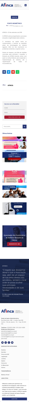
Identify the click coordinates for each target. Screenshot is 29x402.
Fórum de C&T (5, 354)
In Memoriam (5, 365)
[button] (26, 5)
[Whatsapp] (9, 342)
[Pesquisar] (25, 126)
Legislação (4, 356)
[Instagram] (5, 342)
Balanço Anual (5, 374)
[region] (14, 391)
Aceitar (14, 398)
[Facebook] (2, 342)
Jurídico (3, 358)
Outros (3, 367)
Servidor (3, 352)
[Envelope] (12, 342)
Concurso (4, 363)
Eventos (14, 17)
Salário (3, 361)
